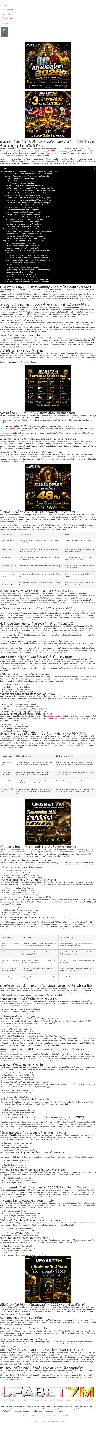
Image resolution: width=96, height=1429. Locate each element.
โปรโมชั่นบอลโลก (9, 18)
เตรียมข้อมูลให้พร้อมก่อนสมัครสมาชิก (22, 243)
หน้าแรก (5, 5)
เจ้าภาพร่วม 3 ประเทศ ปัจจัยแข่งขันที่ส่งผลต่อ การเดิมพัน (28, 193)
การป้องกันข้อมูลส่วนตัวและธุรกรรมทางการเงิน (25, 262)
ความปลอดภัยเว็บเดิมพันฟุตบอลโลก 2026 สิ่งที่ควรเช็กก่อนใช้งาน (28, 260)
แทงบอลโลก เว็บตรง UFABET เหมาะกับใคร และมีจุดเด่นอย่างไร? (28, 279)
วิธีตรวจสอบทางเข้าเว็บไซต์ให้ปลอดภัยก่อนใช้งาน (25, 234)
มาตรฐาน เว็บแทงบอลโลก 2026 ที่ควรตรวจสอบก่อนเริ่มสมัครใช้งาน (28, 176)
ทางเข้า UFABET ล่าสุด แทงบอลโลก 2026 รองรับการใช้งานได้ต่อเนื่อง (29, 231)
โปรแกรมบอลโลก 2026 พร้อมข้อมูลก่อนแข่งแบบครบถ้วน (25, 195)
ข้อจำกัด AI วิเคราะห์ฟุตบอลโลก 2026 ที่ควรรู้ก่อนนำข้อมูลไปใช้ (31, 203)
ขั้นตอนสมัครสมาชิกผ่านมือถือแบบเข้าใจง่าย (25, 246)
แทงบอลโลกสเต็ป (8, 14)
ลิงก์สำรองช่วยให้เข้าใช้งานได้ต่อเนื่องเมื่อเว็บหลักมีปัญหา (28, 238)
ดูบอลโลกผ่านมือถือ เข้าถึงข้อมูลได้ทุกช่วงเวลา (25, 214)
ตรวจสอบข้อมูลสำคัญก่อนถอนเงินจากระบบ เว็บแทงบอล (28, 255)
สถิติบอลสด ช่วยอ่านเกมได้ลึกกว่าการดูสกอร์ (24, 210)
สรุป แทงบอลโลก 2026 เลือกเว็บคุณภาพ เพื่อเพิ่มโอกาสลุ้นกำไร (28, 282)
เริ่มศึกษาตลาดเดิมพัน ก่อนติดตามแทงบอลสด (24, 222)
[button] (4, 34)
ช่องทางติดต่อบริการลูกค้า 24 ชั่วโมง (22, 272)
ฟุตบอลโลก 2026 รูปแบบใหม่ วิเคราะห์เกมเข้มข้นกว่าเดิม (25, 186)
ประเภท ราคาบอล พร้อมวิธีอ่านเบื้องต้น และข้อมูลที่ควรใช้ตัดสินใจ (28, 217)
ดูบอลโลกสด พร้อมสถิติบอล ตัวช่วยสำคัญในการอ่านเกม (24, 207)
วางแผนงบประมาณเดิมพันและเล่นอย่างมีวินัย (24, 226)
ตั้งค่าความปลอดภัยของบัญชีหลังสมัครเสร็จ (24, 248)
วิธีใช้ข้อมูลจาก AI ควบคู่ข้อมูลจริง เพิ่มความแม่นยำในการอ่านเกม (31, 205)
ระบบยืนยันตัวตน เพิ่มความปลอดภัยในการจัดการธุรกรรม (29, 258)
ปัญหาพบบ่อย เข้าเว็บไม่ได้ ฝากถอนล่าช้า (23, 274)
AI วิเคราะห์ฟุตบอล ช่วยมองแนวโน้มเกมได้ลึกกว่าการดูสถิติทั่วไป (31, 200)
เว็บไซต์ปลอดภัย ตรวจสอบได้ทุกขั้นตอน (23, 183)
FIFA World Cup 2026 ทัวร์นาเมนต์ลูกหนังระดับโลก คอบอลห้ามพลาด (29, 174)
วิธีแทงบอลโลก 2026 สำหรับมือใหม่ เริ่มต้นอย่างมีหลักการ (25, 219)
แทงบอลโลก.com (48, 1421)
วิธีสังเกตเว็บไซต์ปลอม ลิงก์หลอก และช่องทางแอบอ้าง (28, 265)
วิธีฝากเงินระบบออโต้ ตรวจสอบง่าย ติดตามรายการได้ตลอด (29, 253)
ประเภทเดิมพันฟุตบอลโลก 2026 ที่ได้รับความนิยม (22, 229)
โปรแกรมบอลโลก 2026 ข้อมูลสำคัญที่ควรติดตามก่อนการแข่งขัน (31, 188)
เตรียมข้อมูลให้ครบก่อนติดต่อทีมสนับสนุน (24, 277)
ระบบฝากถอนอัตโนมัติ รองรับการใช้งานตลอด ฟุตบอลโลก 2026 (27, 250)
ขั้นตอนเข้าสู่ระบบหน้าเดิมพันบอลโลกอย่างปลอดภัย (27, 236)
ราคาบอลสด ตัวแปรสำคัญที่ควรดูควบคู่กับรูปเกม (26, 212)
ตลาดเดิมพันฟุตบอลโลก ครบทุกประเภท (23, 181)
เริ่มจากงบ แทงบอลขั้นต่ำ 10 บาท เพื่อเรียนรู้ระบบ (25, 224)
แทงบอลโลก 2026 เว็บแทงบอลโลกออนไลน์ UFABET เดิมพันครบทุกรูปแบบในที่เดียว (30, 171)
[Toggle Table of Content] (92, 168)
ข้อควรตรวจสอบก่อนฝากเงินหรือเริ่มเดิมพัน (24, 267)
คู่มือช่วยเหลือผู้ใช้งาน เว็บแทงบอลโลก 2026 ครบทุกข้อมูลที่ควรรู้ (28, 270)
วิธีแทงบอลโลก (8, 10)
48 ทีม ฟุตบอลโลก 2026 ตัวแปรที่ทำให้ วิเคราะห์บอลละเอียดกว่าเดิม (32, 191)
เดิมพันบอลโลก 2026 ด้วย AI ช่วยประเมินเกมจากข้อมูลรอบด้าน (30, 198)
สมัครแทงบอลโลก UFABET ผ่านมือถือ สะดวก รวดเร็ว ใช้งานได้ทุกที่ (29, 241)
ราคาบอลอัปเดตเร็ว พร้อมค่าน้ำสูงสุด (21, 179)
